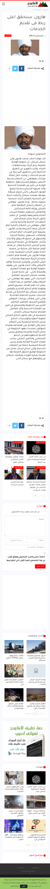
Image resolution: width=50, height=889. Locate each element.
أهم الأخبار (8, 35)
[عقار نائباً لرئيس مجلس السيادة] (13, 473)
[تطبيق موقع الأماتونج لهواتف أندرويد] (26, 741)
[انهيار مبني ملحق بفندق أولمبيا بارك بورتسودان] (13, 695)
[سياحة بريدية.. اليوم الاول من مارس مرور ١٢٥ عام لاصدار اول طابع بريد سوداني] (36, 802)
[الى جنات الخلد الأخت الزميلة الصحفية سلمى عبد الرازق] (36, 447)
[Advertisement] (25, 99)
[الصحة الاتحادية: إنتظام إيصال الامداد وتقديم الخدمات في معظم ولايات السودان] (36, 473)
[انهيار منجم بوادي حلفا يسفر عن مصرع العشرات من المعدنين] (36, 695)
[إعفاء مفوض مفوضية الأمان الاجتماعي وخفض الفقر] (13, 447)
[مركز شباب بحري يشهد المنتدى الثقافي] (13, 802)
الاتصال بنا (20, 868)
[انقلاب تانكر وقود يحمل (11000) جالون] (13, 646)
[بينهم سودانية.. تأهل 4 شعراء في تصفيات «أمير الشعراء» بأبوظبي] (13, 826)
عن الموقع (36, 868)
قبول (24, 886)
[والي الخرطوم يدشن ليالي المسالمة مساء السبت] (13, 778)
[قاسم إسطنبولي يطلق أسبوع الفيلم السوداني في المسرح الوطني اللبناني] (36, 826)
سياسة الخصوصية (28, 871)
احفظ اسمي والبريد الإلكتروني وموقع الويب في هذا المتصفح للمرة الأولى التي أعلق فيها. (25, 559)
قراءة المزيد (14, 886)
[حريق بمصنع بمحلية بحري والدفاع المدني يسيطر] (36, 646)
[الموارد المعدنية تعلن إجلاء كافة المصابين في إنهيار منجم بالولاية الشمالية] (13, 670)
